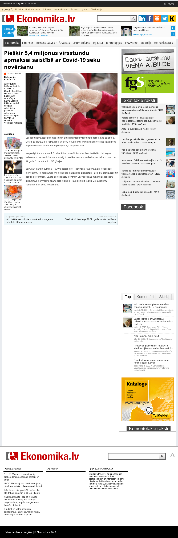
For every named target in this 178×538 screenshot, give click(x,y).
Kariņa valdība (11, 101)
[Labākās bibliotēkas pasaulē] (170, 197)
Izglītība (98, 43)
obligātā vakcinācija (9, 107)
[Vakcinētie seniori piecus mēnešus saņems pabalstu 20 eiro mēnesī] (170, 112)
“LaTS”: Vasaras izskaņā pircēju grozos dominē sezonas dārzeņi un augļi (21, 477)
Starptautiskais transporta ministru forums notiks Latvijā (151, 361)
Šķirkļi (164, 297)
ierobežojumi (10, 98)
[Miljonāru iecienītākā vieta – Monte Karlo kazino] (170, 187)
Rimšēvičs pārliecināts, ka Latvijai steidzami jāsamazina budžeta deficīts (153, 347)
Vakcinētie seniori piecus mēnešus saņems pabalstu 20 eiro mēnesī (29, 220)
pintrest (157, 18)
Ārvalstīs (64, 43)
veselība (8, 120)
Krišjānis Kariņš (11, 103)
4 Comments (151, 368)
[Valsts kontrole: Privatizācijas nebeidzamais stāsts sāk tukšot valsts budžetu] (170, 123)
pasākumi (8, 110)
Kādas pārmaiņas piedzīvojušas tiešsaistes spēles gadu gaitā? (139, 172)
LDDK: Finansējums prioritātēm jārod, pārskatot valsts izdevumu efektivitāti (13, 154)
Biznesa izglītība (79, 9)
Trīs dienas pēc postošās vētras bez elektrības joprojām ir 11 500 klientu (13, 179)
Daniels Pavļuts (11, 93)
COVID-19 (9, 88)
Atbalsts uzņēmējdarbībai (55, 9)
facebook (149, 18)
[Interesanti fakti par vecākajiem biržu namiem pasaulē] (170, 166)
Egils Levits (9, 96)
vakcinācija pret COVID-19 (11, 116)
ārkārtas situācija (12, 86)
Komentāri (145, 297)
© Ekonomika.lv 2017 (45, 532)
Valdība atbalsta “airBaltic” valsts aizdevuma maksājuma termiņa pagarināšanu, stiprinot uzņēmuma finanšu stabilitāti (21, 500)
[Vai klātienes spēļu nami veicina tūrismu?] (170, 155)
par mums (169, 3)
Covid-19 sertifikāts (13, 91)
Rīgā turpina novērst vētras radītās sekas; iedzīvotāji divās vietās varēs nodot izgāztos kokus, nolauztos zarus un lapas (99, 31)
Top (128, 297)
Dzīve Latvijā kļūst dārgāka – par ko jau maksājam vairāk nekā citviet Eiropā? (12, 205)
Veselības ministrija (13, 123)
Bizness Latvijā (45, 43)
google (142, 18)
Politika (19, 9)
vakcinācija (9, 113)
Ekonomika (12, 43)
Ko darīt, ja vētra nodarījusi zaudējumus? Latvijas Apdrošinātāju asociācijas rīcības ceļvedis (46, 30)
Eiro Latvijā (96, 9)
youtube (172, 18)
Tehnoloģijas (114, 43)
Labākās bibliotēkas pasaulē (137, 191)
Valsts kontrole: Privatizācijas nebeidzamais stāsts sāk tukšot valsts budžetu (141, 120)
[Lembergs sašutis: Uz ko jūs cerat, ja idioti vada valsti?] (170, 145)
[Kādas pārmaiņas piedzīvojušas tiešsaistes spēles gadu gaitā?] (170, 176)
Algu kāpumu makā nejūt (135, 128)
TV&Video (131, 43)
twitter (164, 18)
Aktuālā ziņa (34, 35)
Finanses (44, 35)
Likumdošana (81, 43)
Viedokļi (145, 43)
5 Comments (153, 353)
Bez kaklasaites (163, 43)
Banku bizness (32, 9)
